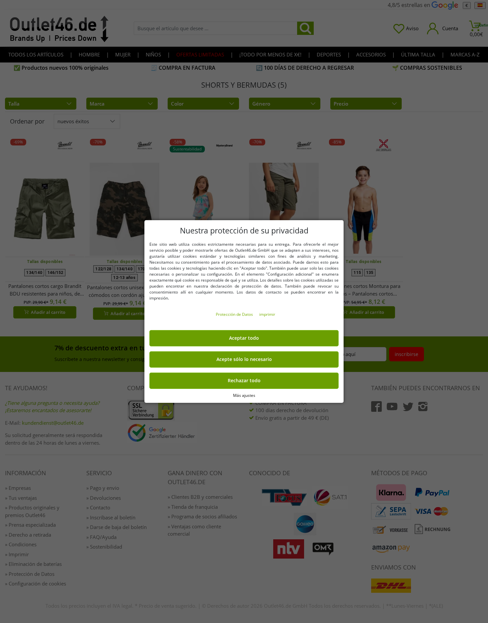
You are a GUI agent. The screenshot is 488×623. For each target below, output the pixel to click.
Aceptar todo (244, 338)
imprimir (267, 314)
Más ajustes (244, 395)
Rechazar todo (244, 381)
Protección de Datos (235, 314)
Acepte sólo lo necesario (244, 359)
